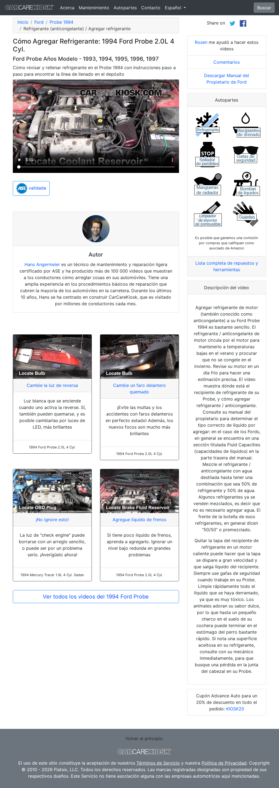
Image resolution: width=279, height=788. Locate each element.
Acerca (67, 7)
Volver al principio (144, 738)
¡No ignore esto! (52, 519)
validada (36, 188)
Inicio (22, 22)
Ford (39, 22)
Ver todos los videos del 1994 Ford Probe (96, 596)
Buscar (264, 7)
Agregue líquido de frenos (139, 519)
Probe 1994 (61, 22)
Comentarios (226, 62)
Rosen (201, 42)
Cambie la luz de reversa (52, 385)
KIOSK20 (235, 708)
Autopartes (125, 7)
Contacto (150, 7)
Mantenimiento (94, 7)
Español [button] (174, 7)
